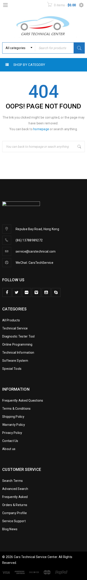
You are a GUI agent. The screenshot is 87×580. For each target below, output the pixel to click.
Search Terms (12, 481)
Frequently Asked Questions (22, 400)
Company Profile (14, 513)
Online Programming (17, 344)
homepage (41, 129)
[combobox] (18, 48)
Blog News (9, 529)
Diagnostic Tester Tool (18, 336)
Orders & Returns (14, 505)
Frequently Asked (15, 497)
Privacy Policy (12, 433)
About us (8, 449)
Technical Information (18, 352)
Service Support (14, 521)
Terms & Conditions (16, 408)
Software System (15, 360)
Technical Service (15, 328)
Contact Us (10, 441)
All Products (11, 320)
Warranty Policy (13, 424)
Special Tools (11, 368)
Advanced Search (15, 489)
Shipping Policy (13, 416)
